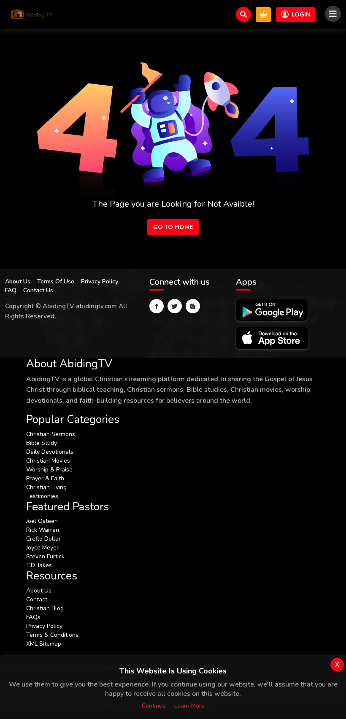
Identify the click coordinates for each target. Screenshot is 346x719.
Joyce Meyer (42, 548)
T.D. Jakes (39, 565)
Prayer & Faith (45, 478)
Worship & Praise (49, 470)
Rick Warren (42, 530)
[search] (243, 14)
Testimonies (42, 496)
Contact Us (38, 290)
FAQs (33, 617)
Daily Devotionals (49, 452)
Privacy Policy (99, 281)
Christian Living (46, 487)
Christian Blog (45, 608)
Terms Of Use (55, 281)
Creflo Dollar (43, 539)
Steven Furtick (45, 556)
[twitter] (175, 306)
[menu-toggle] (333, 14)
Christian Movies (48, 461)
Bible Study (41, 443)
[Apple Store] (272, 338)
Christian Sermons (50, 434)
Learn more (189, 706)
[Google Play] (272, 310)
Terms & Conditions (52, 635)
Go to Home (173, 227)
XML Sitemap (43, 644)
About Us (17, 281)
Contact (36, 599)
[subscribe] (263, 14)
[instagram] (193, 306)
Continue (154, 706)
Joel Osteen (42, 521)
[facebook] (156, 306)
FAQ (10, 290)
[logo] (29, 14)
